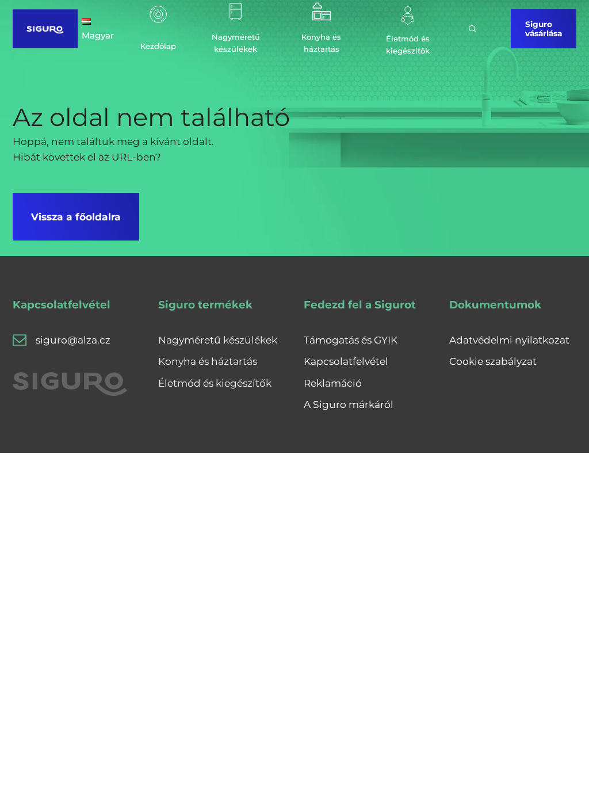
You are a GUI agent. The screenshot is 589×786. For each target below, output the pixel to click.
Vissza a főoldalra (76, 217)
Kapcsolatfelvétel (346, 361)
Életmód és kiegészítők (214, 383)
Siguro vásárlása (543, 29)
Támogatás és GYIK (350, 340)
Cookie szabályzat (493, 361)
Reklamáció (333, 383)
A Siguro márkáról (348, 404)
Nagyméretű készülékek (217, 340)
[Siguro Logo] (45, 29)
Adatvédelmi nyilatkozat (509, 340)
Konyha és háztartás (207, 361)
